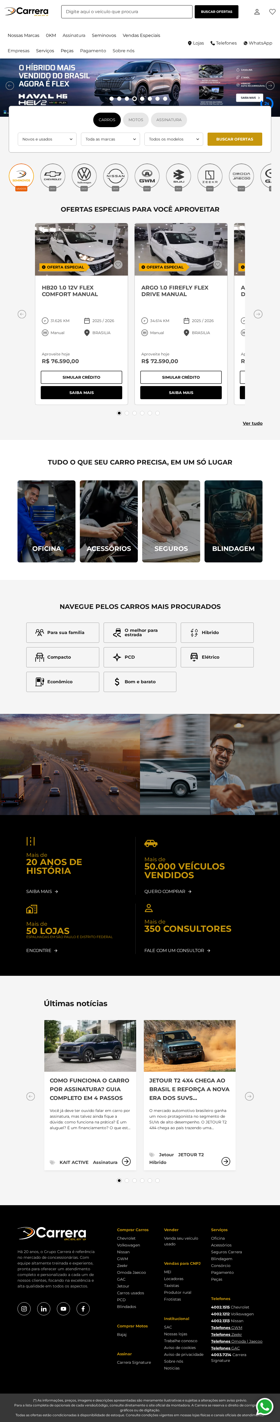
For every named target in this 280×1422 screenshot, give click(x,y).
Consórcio (221, 1265)
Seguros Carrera (226, 1251)
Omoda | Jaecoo (236, 1341)
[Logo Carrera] (26, 11)
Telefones (226, 43)
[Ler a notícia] (126, 1161)
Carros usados (130, 1292)
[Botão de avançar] (270, 85)
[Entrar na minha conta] (257, 11)
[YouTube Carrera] (63, 1308)
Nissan (123, 1251)
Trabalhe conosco (180, 1340)
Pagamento (222, 1272)
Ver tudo (252, 423)
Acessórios (221, 1245)
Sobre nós (173, 1361)
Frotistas (172, 1299)
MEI (167, 1271)
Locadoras (173, 1278)
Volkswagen (128, 1245)
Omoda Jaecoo (131, 1272)
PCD (121, 1299)
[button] (23, 35)
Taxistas (171, 1285)
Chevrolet (126, 1238)
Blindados (126, 1306)
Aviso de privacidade (183, 1354)
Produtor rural (177, 1292)
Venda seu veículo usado (181, 1241)
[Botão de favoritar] (118, 264)
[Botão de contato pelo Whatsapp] (264, 1406)
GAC (121, 1279)
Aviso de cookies (180, 1347)
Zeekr (122, 1265)
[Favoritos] (272, 11)
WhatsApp (260, 43)
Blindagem (221, 1258)
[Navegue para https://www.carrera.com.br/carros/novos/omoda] (140, 88)
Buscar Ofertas (234, 139)
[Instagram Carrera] (24, 1308)
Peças (216, 1279)
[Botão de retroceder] (9, 85)
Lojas (198, 43)
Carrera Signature (134, 1362)
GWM (122, 1258)
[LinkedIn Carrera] (43, 1308)
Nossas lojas (175, 1334)
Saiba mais (95, 393)
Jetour (123, 1286)
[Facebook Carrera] (83, 1308)
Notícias (172, 1368)
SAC (168, 1327)
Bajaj (122, 1334)
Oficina (218, 1238)
